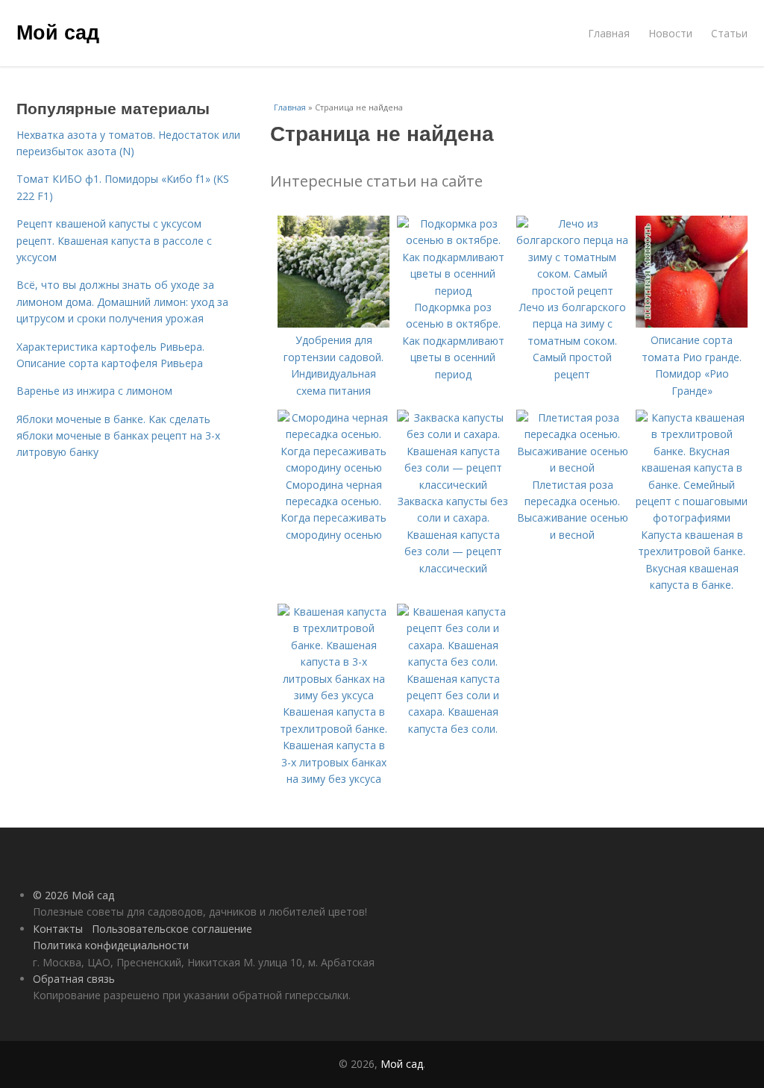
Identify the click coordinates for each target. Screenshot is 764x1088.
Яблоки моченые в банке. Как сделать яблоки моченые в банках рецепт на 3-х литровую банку (118, 436)
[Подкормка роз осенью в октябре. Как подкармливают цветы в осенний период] (453, 291)
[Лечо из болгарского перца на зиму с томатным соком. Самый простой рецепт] (572, 291)
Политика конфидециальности (111, 945)
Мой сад (57, 31)
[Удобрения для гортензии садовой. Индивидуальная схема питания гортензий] (333, 323)
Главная (609, 33)
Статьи (729, 33)
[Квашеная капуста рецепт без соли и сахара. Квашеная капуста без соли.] (453, 661)
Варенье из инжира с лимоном (94, 391)
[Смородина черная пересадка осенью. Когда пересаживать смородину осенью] (333, 467)
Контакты (58, 929)
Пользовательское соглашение (172, 929)
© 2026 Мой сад (73, 895)
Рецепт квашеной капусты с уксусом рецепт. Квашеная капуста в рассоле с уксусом (114, 240)
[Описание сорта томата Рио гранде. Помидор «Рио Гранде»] (692, 323)
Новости (670, 33)
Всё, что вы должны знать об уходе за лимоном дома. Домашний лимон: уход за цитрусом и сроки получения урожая (122, 301)
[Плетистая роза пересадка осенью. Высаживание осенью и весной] (572, 467)
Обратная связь (74, 979)
